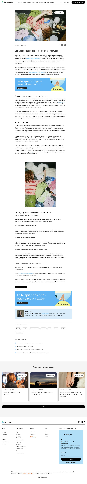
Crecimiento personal (34, 328)
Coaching (4, 444)
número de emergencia (27, 473)
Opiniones (18, 444)
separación (34, 152)
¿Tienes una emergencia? (33, 437)
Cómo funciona (27, 2)
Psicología (56, 328)
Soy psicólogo (42, 2)
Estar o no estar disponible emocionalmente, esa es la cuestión (30, 343)
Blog (17, 432)
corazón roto (61, 102)
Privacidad (47, 434)
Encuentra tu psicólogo (78, 2)
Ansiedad (18, 328)
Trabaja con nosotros (21, 446)
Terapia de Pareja (19, 332)
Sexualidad (63, 328)
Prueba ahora (33, 434)
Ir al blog (43, 406)
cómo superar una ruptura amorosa (36, 72)
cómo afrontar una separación (25, 273)
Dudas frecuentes (20, 439)
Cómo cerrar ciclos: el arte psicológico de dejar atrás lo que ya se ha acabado (33, 352)
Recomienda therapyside (18, 437)
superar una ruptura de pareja (33, 58)
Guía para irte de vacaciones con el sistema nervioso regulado (30, 349)
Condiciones (47, 432)
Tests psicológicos (20, 453)
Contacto (18, 434)
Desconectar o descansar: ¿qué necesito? (25, 346)
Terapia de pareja (5, 441)
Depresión (43, 328)
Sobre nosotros (19, 448)
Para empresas (50, 2)
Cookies (46, 436)
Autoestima (25, 328)
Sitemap (18, 450)
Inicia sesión (67, 2)
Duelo (50, 328)
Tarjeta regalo (19, 442)
